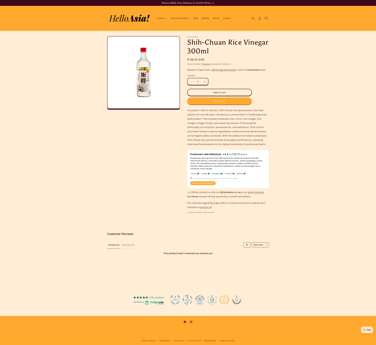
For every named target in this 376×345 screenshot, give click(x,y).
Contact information (227, 340)
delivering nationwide (224, 70)
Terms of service (194, 340)
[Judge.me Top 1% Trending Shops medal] (224, 299)
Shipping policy (210, 340)
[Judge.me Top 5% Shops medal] (236, 299)
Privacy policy (179, 340)
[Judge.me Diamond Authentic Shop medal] (175, 299)
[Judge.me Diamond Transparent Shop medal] (187, 299)
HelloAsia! (152, 340)
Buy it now (219, 101)
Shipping (206, 64)
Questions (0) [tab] (128, 245)
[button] (162, 18)
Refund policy (165, 340)
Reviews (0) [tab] (113, 245)
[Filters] (247, 244)
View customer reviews (203, 183)
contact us (205, 207)
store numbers (256, 192)
